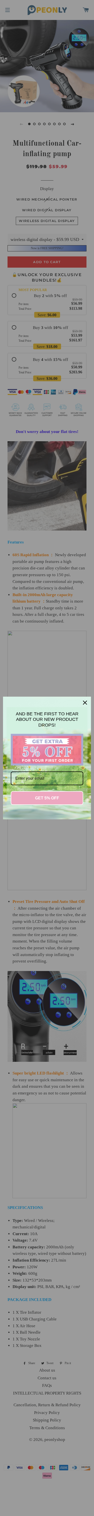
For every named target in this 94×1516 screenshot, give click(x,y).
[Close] (85, 703)
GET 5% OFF (47, 798)
